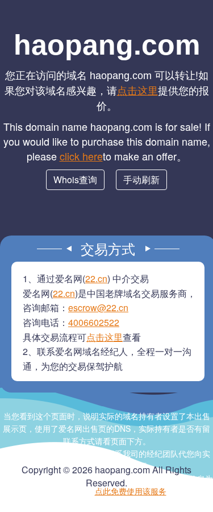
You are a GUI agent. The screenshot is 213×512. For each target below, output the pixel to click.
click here (81, 155)
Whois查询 (75, 179)
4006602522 (93, 322)
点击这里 (137, 89)
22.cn (96, 278)
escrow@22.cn (98, 307)
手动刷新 (141, 179)
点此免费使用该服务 (130, 491)
